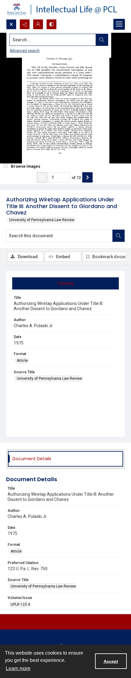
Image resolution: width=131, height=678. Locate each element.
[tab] (65, 283)
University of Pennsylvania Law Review (41, 220)
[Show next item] (87, 177)
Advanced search (25, 51)
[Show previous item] (42, 177)
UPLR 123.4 (20, 604)
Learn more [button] (18, 668)
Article (22, 360)
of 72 (76, 177)
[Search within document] (118, 236)
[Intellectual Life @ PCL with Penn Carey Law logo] (65, 9)
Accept (111, 661)
